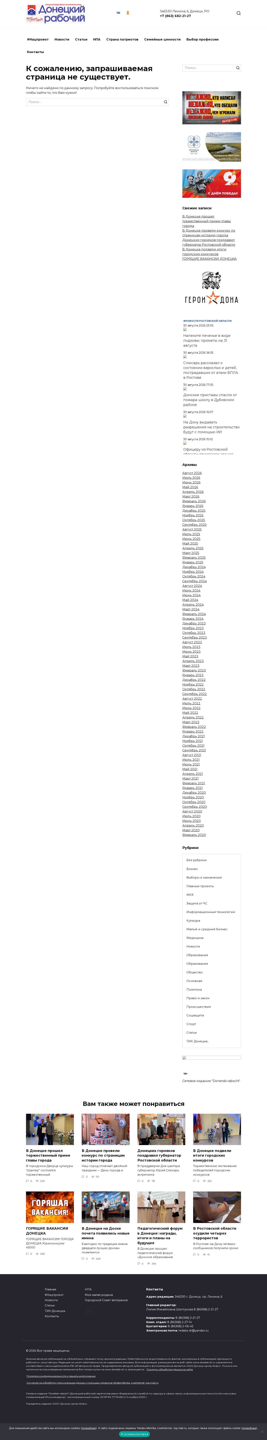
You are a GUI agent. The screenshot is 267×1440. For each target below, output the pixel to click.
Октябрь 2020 (193, 802)
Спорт (191, 1024)
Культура (193, 920)
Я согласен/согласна (134, 1434)
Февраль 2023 (194, 670)
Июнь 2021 (191, 764)
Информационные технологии (210, 912)
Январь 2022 (192, 731)
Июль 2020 (191, 816)
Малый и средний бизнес (207, 929)
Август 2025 (192, 529)
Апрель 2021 (192, 774)
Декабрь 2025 (193, 511)
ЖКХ (190, 895)
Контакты (35, 52)
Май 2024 (190, 600)
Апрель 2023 (193, 661)
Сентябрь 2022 (194, 694)
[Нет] (262, 1432)
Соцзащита (195, 1015)
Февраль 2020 (194, 835)
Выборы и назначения (204, 877)
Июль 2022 (191, 703)
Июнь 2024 (191, 595)
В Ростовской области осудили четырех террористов (214, 1233)
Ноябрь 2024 (193, 572)
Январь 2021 (192, 788)
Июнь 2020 (191, 821)
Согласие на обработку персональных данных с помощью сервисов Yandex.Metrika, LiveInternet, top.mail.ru (93, 1382)
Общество (194, 972)
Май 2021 (189, 769)
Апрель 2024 (193, 605)
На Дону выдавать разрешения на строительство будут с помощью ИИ (211, 427)
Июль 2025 (191, 534)
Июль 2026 (191, 478)
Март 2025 (190, 553)
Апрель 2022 (193, 717)
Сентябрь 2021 (194, 750)
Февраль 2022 (194, 727)
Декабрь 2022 (194, 680)
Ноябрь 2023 (193, 628)
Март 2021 (190, 778)
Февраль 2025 (194, 558)
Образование (197, 955)
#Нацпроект (38, 39)
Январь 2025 (192, 562)
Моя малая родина (99, 1295)
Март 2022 (190, 722)
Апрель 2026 (192, 492)
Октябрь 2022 (193, 689)
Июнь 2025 (191, 539)
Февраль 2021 (193, 783)
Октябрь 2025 (193, 520)
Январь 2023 (192, 675)
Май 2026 (190, 487)
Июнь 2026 (191, 482)
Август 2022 (192, 699)
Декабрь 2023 (194, 623)
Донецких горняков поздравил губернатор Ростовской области (159, 1155)
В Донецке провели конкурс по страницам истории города (103, 1155)
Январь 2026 (192, 506)
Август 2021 (191, 755)
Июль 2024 (191, 590)
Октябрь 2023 (193, 633)
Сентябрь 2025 (194, 525)
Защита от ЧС (196, 903)
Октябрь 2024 (193, 576)
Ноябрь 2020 (193, 797)
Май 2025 (190, 543)
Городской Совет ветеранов (106, 1300)
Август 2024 (192, 586)
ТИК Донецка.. (197, 1041)
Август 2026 (192, 473)
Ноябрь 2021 (192, 741)
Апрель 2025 (192, 548)
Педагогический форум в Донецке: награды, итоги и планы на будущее (160, 1235)
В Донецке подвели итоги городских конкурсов (212, 1155)
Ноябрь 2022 (193, 684)
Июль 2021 (191, 760)
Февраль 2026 (194, 501)
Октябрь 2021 (193, 746)
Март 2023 (190, 666)
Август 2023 (192, 642)
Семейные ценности (162, 39)
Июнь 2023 (191, 652)
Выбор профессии (202, 39)
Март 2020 (191, 830)
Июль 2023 (191, 647)
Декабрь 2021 (193, 736)
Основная (194, 981)
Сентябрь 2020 (194, 807)
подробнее (89, 1428)
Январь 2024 (192, 619)
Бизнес (192, 869)
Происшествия (198, 1007)
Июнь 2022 (191, 708)
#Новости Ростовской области (207, 320)
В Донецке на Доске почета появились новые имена (106, 1233)
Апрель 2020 (193, 825)
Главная (50, 1289)
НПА (96, 39)
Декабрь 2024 (194, 567)
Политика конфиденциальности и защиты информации (61, 1376)
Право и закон (198, 998)
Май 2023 (190, 656)
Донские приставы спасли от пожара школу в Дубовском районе (210, 400)
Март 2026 (190, 496)
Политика (194, 989)
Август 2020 (192, 811)
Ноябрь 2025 (192, 515)
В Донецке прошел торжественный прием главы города (206, 221)
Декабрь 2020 (194, 793)
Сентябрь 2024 (194, 581)
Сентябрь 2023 (194, 637)
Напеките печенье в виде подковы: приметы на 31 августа (206, 341)
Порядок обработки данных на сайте (170, 1369)
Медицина (194, 938)
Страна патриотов (122, 39)
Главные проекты (200, 886)
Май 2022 (190, 713)
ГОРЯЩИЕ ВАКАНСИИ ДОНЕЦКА (209, 259)
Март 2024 (190, 609)
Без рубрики (196, 860)
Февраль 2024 (194, 614)
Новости (62, 39)
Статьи (81, 39)
